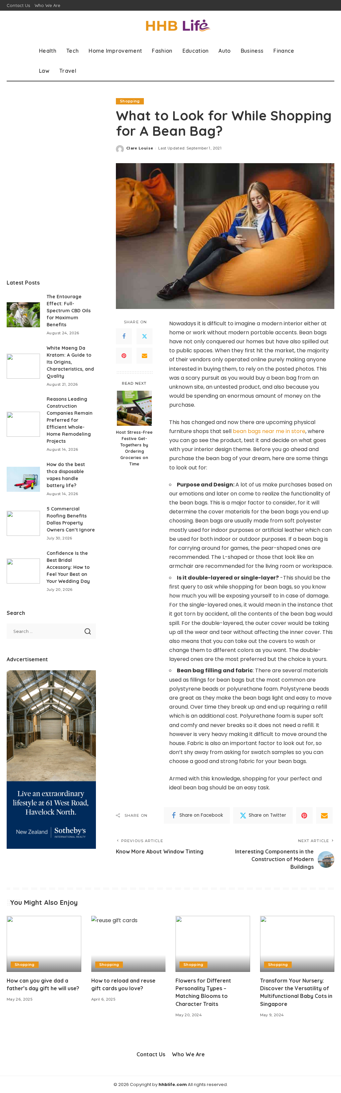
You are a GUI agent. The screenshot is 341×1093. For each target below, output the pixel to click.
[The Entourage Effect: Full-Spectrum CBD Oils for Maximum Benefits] (23, 314)
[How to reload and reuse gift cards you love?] (128, 944)
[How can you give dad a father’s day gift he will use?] (44, 944)
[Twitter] (145, 336)
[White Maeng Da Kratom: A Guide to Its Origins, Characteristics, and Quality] (23, 366)
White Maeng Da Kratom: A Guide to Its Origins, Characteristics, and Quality (70, 362)
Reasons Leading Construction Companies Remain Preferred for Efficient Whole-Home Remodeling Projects (70, 420)
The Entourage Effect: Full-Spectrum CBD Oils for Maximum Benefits (69, 311)
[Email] (145, 356)
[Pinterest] (124, 356)
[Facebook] (124, 336)
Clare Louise (139, 148)
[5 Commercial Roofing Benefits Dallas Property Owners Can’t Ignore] (23, 523)
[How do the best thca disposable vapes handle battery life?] (23, 479)
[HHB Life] (170, 25)
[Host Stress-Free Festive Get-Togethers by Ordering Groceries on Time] (134, 408)
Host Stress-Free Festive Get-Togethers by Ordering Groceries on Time (134, 447)
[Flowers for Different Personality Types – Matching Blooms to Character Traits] (212, 944)
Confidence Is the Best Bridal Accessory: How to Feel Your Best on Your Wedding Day (68, 567)
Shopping (130, 101)
